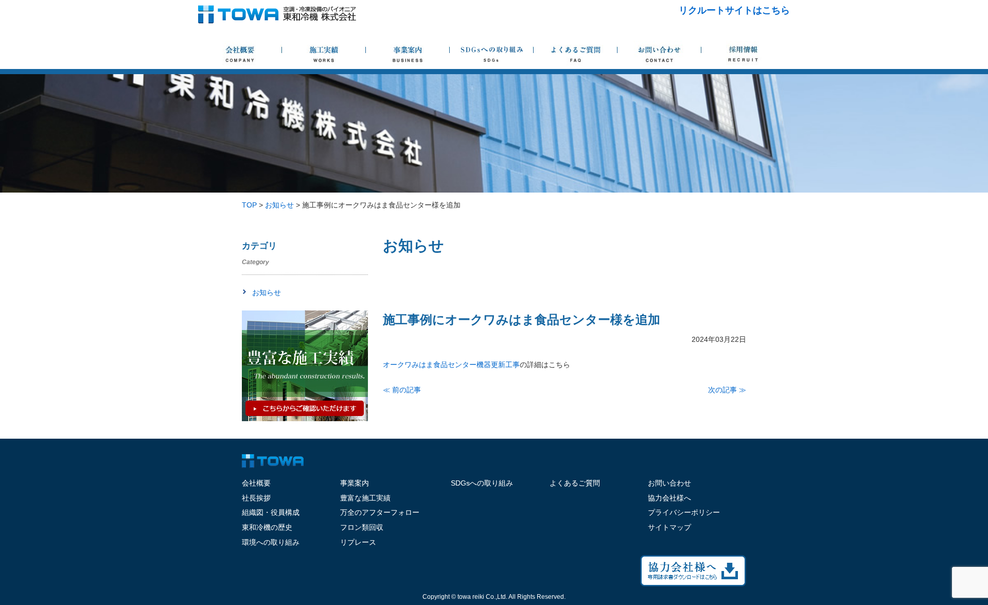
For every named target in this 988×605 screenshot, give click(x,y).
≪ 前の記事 (402, 390)
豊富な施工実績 (365, 498)
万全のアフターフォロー (379, 512)
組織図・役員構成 (270, 512)
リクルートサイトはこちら (734, 10)
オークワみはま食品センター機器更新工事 (451, 364)
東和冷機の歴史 (267, 527)
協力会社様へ (669, 498)
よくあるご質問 (575, 483)
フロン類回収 (361, 527)
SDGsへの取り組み (482, 483)
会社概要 (256, 483)
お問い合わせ (669, 483)
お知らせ (266, 292)
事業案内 (354, 483)
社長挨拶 (256, 498)
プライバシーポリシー (684, 512)
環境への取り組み (270, 542)
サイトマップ (669, 527)
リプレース (358, 542)
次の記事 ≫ (727, 390)
